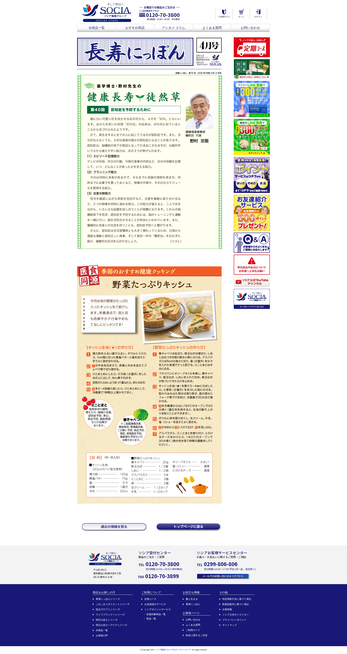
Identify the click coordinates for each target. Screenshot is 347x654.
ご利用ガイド (193, 630)
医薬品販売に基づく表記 (235, 604)
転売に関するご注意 (196, 635)
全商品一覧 (97, 28)
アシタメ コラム (173, 28)
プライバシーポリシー (234, 619)
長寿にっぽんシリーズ (108, 599)
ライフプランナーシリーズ (110, 614)
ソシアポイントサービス (157, 609)
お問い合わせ (250, 28)
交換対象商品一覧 (156, 614)
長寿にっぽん (193, 604)
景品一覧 (151, 618)
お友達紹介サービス (155, 604)
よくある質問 (212, 28)
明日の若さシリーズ (106, 619)
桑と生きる (192, 599)
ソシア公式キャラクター (235, 614)
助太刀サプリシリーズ (108, 609)
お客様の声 (102, 635)
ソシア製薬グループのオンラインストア (173, 650)
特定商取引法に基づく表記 (236, 599)
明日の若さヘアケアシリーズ (111, 625)
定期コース (150, 599)
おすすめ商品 (135, 28)
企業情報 (227, 609)
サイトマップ (229, 625)
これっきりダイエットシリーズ (113, 604)
